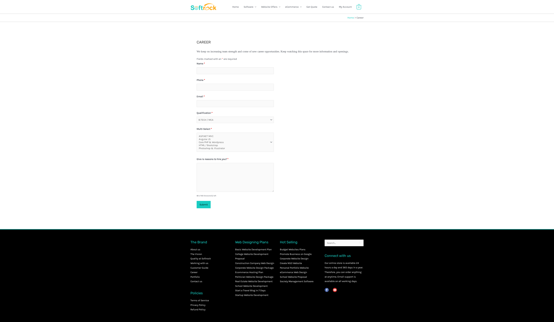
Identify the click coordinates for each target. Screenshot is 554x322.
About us (195, 249)
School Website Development (251, 285)
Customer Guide (199, 267)
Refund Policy (197, 309)
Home (235, 6)
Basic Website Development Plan (253, 249)
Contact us (328, 6)
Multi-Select (204, 128)
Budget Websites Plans (292, 249)
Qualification (205, 112)
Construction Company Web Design (254, 263)
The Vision (196, 254)
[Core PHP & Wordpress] (234, 142)
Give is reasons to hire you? (212, 159)
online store (335, 263)
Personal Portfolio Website (294, 267)
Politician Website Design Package (254, 276)
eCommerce (292, 6)
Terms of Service (199, 300)
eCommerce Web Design (293, 272)
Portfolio (195, 276)
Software (248, 6)
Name (201, 63)
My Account (345, 6)
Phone (201, 80)
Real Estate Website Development (254, 281)
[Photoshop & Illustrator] (234, 148)
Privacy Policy (197, 305)
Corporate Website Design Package (254, 267)
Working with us (199, 263)
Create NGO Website (291, 263)
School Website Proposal (293, 276)
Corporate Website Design (294, 258)
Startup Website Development (251, 295)
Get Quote (311, 6)
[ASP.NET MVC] (234, 136)
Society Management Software (297, 281)
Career (194, 272)
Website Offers (269, 6)
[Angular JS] (234, 139)
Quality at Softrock (200, 258)
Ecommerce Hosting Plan (249, 272)
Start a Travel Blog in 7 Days (250, 290)
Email (201, 96)
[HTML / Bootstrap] (234, 145)
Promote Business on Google (296, 254)
